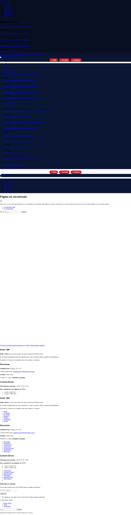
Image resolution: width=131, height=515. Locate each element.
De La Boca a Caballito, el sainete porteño (17, 117)
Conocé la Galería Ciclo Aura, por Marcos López (19, 128)
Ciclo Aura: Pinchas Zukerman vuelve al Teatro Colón (15, 27)
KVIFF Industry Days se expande (14, 153)
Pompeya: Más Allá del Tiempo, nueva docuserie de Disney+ (24, 123)
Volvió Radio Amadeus (11, 105)
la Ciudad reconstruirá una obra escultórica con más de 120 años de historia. (29, 111)
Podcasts (6, 5)
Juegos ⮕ (6, 7)
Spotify (9, 69)
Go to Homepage (8, 208)
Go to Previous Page (9, 207)
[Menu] (0, 176)
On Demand (7, 4)
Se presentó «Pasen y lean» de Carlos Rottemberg (14, 46)
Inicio (6, 64)
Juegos (6, 70)
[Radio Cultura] (4, 57)
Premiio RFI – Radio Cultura (15, 165)
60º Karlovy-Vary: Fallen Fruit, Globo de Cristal (19, 136)
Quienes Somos (8, 14)
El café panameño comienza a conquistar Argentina (15, 40)
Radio (54, 60)
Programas (10, 67)
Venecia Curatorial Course (14, 166)
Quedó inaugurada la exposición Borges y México (14, 33)
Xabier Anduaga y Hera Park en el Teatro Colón (19, 92)
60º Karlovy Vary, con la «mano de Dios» (17, 147)
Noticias (6, 17)
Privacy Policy (34, 497)
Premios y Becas (8, 11)
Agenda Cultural (8, 9)
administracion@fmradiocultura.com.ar (24, 371)
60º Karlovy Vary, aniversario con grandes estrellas (21, 159)
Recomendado (8, 15)
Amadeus (77, 60)
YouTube (65, 60)
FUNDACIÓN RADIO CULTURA (10, 56)
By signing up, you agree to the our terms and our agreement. (23, 497)
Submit (19, 509)
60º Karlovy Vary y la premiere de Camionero (18, 141)
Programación (7, 12)
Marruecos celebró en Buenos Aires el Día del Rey (20, 98)
